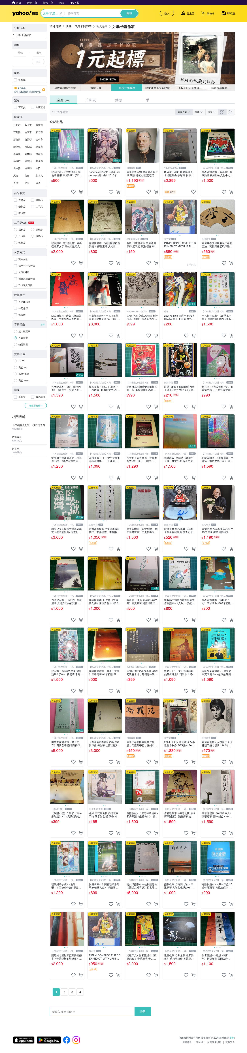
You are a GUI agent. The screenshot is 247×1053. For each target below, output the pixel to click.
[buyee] (29, 90)
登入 (166, 13)
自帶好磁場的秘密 (65, 88)
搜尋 (143, 1011)
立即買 (91, 99)
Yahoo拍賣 (25, 13)
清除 (43, 324)
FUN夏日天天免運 (188, 88)
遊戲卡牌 (95, 88)
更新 (231, 1037)
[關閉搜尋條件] (61, 13)
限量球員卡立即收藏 (158, 87)
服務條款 (187, 1042)
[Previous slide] (52, 145)
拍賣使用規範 (214, 1042)
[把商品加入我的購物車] (80, 192)
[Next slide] (82, 145)
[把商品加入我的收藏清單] (73, 192)
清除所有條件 (36, 405)
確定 (38, 61)
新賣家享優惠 (219, 88)
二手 (146, 99)
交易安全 (230, 1042)
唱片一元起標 (127, 88)
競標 (118, 99)
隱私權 (199, 1042)
